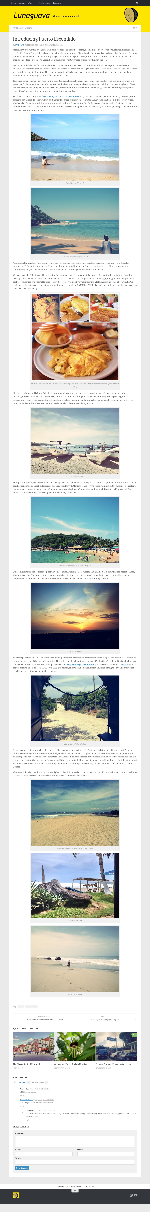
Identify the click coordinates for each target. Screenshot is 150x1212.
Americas (18, 28)
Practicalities (44, 3)
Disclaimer (89, 1186)
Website (18, 1158)
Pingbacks (41, 1082)
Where (30, 3)
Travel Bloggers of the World (68, 1186)
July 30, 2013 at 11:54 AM (40, 1089)
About (22, 3)
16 (135, 1035)
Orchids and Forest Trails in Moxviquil (71, 1064)
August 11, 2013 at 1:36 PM (44, 1100)
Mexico (28, 28)
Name (18, 1149)
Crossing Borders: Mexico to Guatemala (113, 1064)
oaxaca (21, 1007)
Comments (23, 1082)
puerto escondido (31, 1007)
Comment (19, 1134)
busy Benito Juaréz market (80, 664)
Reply (22, 1095)
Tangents (57, 3)
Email (80, 1149)
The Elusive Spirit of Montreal (26, 1064)
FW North (19, 45)
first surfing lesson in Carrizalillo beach (62, 96)
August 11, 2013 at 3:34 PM (46, 1110)
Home (13, 3)
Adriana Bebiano (26, 1100)
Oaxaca (126, 664)
